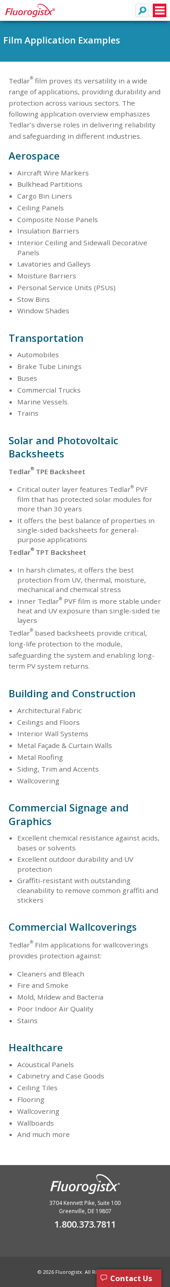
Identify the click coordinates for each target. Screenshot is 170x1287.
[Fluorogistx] (38, 14)
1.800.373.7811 (85, 1224)
